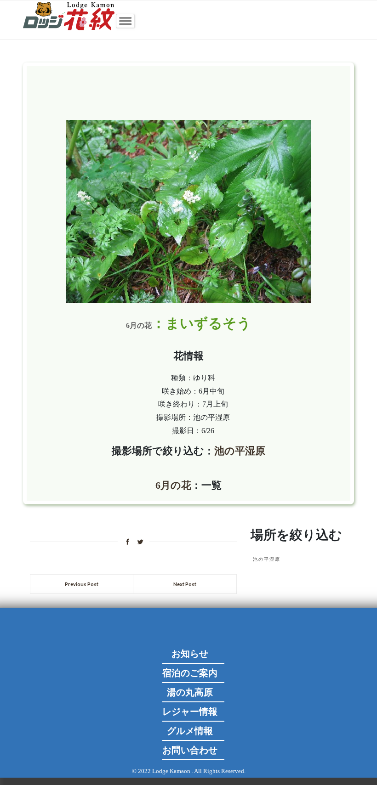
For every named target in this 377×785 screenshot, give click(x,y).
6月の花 (139, 325)
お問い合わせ (189, 750)
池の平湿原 (239, 451)
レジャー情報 (189, 711)
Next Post (184, 584)
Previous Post (81, 584)
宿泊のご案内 (189, 673)
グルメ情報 (190, 731)
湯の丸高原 (190, 692)
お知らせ (189, 654)
